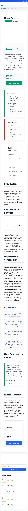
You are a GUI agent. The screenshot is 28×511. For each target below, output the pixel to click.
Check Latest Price (14, 83)
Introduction (12, 154)
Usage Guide (12, 167)
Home (2, 8)
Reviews (7, 8)
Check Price (14, 469)
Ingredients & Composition (15, 163)
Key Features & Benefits (15, 158)
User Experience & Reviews (15, 171)
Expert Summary (13, 175)
